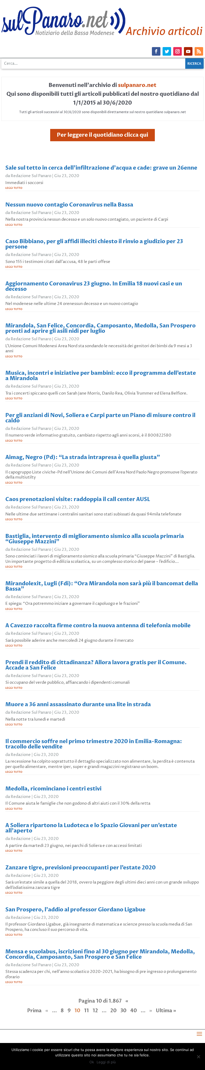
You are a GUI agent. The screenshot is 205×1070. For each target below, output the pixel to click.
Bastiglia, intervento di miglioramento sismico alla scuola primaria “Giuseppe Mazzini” (94, 539)
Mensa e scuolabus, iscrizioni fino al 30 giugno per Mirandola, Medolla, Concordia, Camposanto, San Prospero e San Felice (100, 954)
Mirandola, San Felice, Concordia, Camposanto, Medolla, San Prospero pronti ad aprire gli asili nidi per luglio (100, 328)
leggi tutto (13, 187)
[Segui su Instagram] (177, 51)
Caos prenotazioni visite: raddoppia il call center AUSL (77, 499)
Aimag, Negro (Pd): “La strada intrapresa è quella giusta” (82, 457)
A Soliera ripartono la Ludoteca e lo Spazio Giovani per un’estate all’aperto (91, 828)
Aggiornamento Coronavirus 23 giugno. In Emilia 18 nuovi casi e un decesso (93, 286)
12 (95, 1010)
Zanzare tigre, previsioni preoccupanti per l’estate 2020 (80, 867)
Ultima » (166, 1010)
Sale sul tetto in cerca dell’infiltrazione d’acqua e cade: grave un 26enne (101, 167)
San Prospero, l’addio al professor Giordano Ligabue (75, 909)
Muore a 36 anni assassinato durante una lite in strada (78, 704)
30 (123, 1010)
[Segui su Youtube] (188, 51)
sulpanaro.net (137, 85)
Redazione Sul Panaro (31, 176)
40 (133, 1010)
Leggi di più (106, 1062)
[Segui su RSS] (199, 51)
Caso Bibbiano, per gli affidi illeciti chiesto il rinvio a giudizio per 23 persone (94, 244)
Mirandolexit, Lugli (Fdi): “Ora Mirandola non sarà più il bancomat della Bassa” (101, 586)
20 (113, 1010)
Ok (91, 1062)
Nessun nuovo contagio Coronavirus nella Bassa (69, 204)
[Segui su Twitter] (167, 51)
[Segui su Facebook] (156, 51)
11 (86, 1010)
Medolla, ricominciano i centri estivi (53, 788)
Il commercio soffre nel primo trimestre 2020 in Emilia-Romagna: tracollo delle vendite (93, 744)
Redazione (21, 755)
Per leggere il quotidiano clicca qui (102, 135)
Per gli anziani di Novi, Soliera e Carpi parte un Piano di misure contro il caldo (100, 418)
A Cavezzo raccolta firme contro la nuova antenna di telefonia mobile (98, 625)
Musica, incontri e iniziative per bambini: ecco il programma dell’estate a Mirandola (100, 375)
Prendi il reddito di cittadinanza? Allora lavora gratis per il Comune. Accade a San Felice (96, 665)
